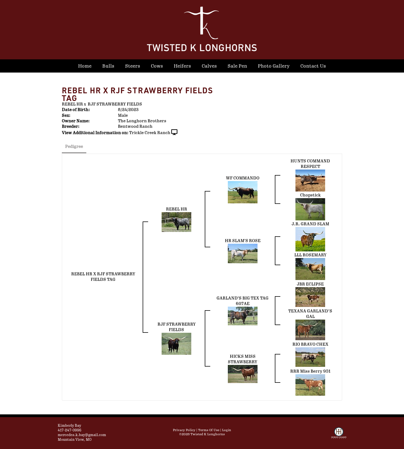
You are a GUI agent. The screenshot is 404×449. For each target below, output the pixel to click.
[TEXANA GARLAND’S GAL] (310, 329)
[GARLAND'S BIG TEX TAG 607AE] (243, 316)
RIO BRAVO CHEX (310, 344)
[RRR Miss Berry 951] (310, 384)
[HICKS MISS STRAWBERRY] (243, 373)
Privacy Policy (184, 430)
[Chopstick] (310, 209)
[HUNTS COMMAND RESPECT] (310, 180)
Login (226, 430)
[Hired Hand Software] (338, 435)
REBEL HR (72, 104)
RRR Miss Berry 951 (310, 371)
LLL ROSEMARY (310, 255)
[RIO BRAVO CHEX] (310, 356)
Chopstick (310, 195)
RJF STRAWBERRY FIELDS (115, 104)
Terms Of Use (208, 430)
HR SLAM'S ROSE (243, 241)
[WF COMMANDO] (243, 192)
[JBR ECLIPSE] (310, 296)
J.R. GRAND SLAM (310, 224)
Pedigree (74, 146)
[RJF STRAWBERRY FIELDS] (176, 343)
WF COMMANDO (242, 178)
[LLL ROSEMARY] (310, 268)
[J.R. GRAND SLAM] (310, 239)
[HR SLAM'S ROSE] (243, 253)
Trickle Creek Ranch (149, 133)
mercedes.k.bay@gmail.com (82, 435)
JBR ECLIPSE (310, 284)
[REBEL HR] (176, 221)
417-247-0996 (69, 430)
